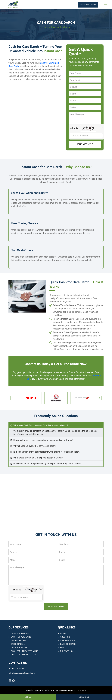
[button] (13, 398)
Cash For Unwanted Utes (24, 654)
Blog (62, 647)
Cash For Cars (68, 644)
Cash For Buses (19, 647)
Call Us (28, 697)
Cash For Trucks (20, 633)
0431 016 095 (18, 668)
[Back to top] (107, 690)
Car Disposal (18, 644)
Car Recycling (18, 640)
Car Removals (67, 640)
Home (45, 27)
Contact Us (66, 651)
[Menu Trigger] (105, 5)
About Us (65, 637)
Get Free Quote (88, 4)
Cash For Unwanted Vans (24, 651)
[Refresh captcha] (101, 127)
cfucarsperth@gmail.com (23, 673)
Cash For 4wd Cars (21, 637)
